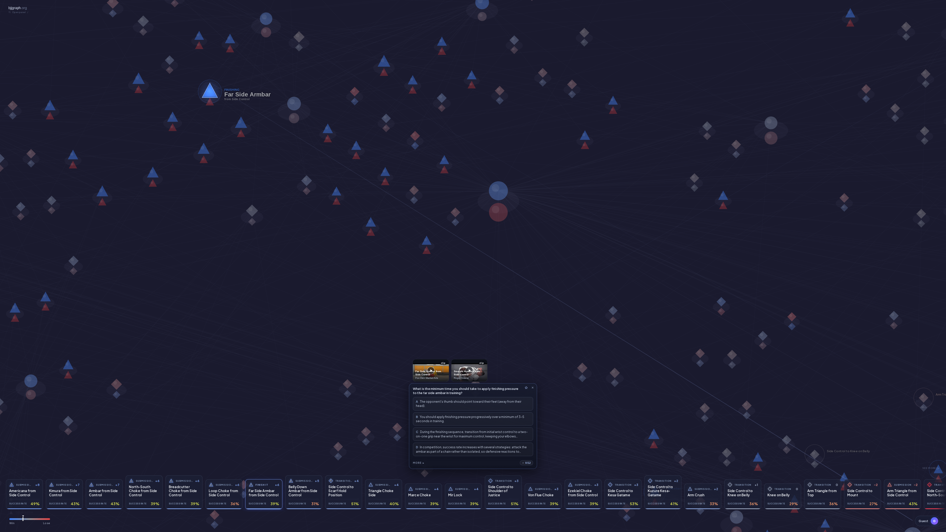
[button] (927, 521)
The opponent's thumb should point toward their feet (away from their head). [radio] (468, 404)
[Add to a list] (526, 388)
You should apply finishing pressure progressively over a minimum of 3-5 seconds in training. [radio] (470, 419)
